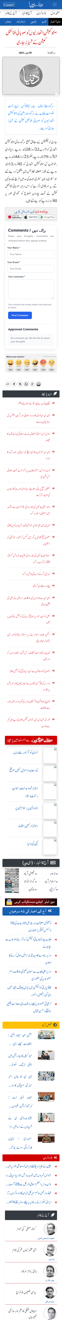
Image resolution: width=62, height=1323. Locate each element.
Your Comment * (16, 277)
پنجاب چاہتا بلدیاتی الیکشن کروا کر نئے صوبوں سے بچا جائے (28, 942)
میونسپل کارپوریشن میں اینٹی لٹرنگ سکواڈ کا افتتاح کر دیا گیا (20, 1064)
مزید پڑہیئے (47, 394)
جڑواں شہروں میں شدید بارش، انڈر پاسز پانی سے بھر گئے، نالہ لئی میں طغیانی (28, 1176)
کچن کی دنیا (32, 843)
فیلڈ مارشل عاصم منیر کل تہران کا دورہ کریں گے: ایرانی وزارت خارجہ (28, 1194)
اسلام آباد (20, 22)
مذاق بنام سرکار (29, 1271)
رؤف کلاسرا (49, 1280)
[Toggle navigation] (54, 4)
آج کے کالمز (11, 13)
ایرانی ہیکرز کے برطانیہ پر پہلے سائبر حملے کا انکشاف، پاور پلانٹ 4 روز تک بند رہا (28, 1203)
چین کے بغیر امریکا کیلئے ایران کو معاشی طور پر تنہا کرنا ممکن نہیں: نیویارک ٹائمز (29, 1167)
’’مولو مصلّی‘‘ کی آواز (27, 1229)
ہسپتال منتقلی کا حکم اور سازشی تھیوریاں (22, 1314)
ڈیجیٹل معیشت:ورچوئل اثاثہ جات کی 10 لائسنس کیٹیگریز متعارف (30, 926)
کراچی (33, 22)
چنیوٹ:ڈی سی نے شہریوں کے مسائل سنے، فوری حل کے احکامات (20, 1127)
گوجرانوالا (29, 881)
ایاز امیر (51, 1259)
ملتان (8, 22)
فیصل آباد (29, 873)
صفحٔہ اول (55, 13)
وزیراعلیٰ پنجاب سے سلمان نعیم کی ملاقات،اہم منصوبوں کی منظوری (30, 975)
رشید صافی (49, 1302)
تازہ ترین (41, 13)
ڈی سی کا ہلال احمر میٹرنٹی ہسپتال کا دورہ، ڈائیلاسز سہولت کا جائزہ (20, 1085)
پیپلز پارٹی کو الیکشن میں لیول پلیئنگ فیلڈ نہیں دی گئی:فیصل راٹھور (29, 991)
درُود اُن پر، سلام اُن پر (26, 808)
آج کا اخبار (26, 13)
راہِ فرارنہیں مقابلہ (28, 826)
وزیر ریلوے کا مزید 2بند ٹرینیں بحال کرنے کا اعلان (30, 959)
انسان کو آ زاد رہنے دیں (25, 752)
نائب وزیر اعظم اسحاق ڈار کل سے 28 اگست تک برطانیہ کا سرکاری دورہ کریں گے (30, 1185)
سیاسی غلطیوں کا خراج (26, 1292)
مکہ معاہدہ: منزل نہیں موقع (23, 770)
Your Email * (13, 262)
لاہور (43, 22)
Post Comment (20, 315)
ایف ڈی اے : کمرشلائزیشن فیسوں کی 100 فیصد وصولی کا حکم (20, 1106)
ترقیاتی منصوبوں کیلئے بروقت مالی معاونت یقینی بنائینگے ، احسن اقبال (29, 1007)
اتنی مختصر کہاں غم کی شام (24, 1250)
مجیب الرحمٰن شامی (46, 1238)
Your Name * (13, 248)
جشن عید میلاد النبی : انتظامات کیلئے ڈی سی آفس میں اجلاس (20, 1044)
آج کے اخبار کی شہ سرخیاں (27, 911)
